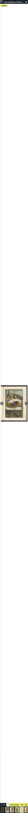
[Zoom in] (22, 805)
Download (14, 805)
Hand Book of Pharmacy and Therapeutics (14, 1)
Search (4, 5)
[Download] (7, 805)
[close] (26, 2)
